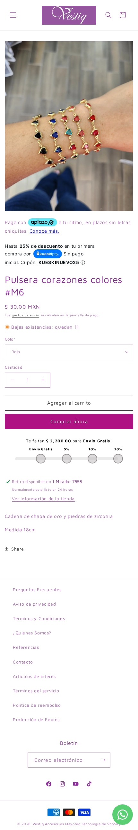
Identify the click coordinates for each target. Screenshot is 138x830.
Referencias (26, 647)
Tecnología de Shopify (101, 824)
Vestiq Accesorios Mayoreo (57, 824)
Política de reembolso (37, 705)
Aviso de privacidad (34, 604)
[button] (13, 15)
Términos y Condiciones (39, 618)
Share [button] (17, 549)
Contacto (23, 662)
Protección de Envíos (36, 719)
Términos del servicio (36, 690)
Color (10, 339)
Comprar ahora (69, 421)
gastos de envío (25, 315)
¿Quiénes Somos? (32, 632)
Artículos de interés (34, 676)
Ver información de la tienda (43, 498)
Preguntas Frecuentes (37, 589)
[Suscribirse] (103, 760)
